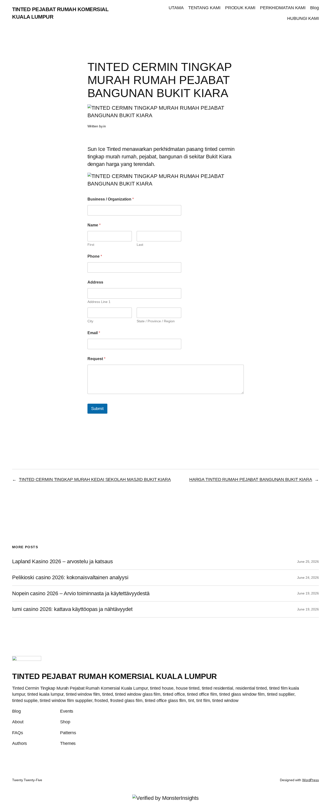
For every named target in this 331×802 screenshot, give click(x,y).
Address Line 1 (98, 302)
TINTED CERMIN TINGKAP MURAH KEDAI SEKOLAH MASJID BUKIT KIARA (95, 479)
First (90, 245)
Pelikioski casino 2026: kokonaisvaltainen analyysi (70, 577)
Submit (97, 408)
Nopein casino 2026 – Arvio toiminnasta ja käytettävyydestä (81, 593)
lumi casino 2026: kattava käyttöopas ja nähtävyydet (72, 609)
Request (96, 359)
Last (140, 245)
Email (93, 333)
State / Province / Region (156, 321)
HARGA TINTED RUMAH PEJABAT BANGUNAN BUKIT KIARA (250, 479)
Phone (94, 256)
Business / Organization (110, 199)
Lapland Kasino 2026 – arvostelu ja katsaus (62, 561)
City (90, 321)
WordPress (310, 780)
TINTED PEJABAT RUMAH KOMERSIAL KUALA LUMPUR (114, 676)
